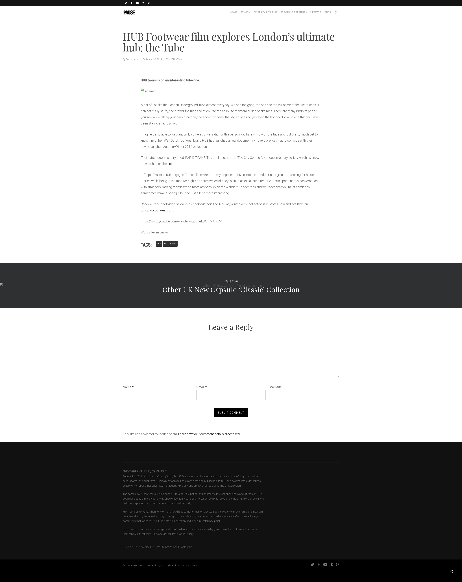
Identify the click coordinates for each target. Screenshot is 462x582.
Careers (155, 547)
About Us (130, 547)
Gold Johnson (132, 59)
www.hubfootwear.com (157, 210)
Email (201, 387)
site (172, 164)
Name (128, 387)
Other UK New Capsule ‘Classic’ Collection (231, 285)
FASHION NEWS (174, 59)
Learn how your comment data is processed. (209, 434)
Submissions (170, 547)
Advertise (144, 547)
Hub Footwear (170, 243)
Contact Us (186, 547)
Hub (159, 243)
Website (276, 387)
